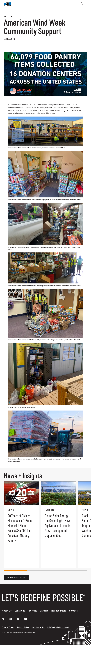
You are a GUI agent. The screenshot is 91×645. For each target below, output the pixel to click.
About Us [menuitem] (7, 610)
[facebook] (20, 619)
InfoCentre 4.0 (38, 627)
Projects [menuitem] (32, 610)
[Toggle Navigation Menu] (86, 3)
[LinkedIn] (5, 619)
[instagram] (12, 619)
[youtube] (25, 619)
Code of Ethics (8, 627)
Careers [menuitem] (44, 610)
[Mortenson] (7, 4)
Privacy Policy (23, 627)
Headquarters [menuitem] (58, 610)
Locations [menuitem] (19, 610)
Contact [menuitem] (73, 610)
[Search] (81, 4)
